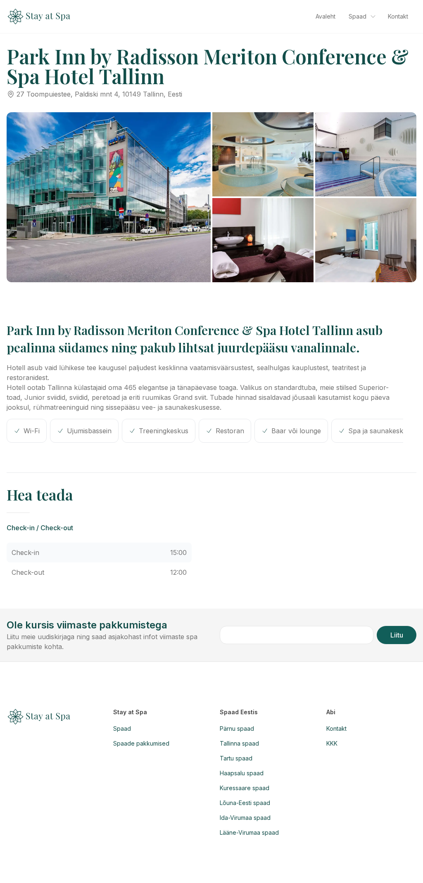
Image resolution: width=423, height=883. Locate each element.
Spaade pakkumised (141, 743)
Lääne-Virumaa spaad (249, 832)
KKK (331, 743)
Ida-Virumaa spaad (245, 817)
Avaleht (325, 16)
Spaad (357, 16)
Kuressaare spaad (244, 787)
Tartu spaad (236, 758)
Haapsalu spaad (242, 773)
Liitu (396, 635)
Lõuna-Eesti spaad (245, 802)
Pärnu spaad (237, 728)
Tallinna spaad (239, 743)
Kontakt (398, 16)
